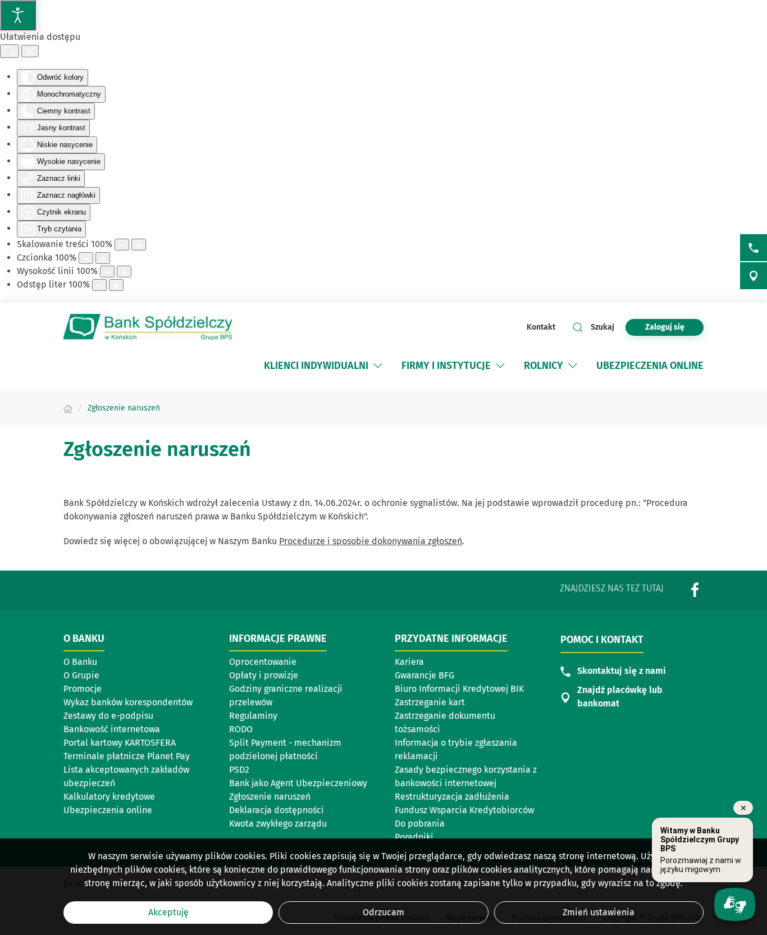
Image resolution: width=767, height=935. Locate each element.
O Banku (80, 661)
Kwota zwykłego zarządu (278, 823)
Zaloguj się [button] (664, 327)
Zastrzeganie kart (430, 702)
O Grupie (81, 675)
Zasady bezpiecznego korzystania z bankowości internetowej (466, 776)
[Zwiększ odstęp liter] (116, 285)
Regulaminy (253, 715)
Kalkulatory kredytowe (109, 796)
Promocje (82, 688)
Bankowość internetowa (111, 729)
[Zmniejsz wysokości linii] (107, 271)
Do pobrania (420, 823)
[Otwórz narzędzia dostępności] (18, 15)
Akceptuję (168, 912)
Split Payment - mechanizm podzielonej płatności (285, 749)
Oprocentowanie (262, 661)
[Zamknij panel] (30, 51)
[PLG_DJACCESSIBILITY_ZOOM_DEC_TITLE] (122, 244)
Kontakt (541, 327)
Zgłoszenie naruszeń (270, 796)
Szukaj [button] (602, 327)
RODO (241, 729)
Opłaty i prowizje (263, 675)
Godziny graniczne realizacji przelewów (286, 695)
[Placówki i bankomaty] (753, 275)
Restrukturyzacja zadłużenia (452, 796)
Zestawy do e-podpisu (108, 715)
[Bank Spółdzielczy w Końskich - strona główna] (147, 327)
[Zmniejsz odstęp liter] (99, 285)
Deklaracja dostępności (276, 810)
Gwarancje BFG (424, 675)
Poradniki (414, 837)
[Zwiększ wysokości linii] (124, 271)
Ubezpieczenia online (107, 810)
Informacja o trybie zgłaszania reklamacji (456, 749)
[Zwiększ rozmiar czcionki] (102, 258)
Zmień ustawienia (598, 912)
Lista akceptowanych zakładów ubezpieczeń (126, 776)
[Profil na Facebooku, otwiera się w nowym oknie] (695, 590)
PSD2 (239, 769)
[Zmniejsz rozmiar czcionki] (86, 258)
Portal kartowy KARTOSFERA (119, 742)
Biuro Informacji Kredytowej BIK (459, 688)
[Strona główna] (67, 408)
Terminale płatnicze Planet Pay (126, 756)
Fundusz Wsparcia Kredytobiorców (464, 810)
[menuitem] (324, 366)
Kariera (409, 661)
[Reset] (9, 51)
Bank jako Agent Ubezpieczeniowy (298, 783)
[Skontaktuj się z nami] (753, 247)
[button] (378, 366)
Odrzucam (383, 912)
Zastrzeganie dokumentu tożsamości (445, 722)
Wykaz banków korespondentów (128, 702)
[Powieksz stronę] (138, 244)
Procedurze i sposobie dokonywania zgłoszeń (370, 541)
